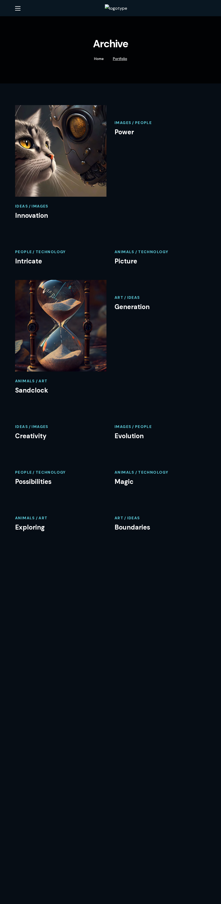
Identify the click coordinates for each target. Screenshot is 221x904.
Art (43, 381)
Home (99, 58)
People (143, 123)
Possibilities (33, 481)
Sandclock (31, 390)
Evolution (129, 436)
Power (124, 132)
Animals (124, 252)
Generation (132, 307)
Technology (51, 252)
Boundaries (132, 527)
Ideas (21, 206)
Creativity (31, 436)
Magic (124, 481)
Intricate (28, 261)
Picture (126, 261)
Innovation (31, 215)
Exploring (30, 527)
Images (40, 206)
